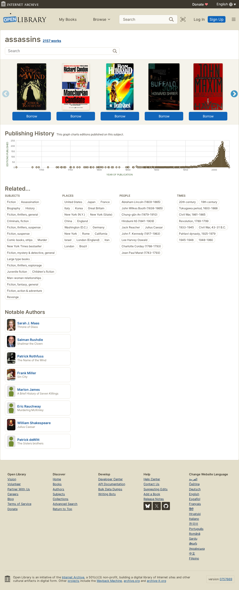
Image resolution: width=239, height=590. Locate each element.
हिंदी (191, 509)
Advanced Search (65, 504)
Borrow (31, 116)
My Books (68, 19)
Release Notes (154, 499)
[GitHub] (166, 506)
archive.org (132, 581)
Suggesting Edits (156, 489)
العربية (193, 479)
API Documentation (111, 484)
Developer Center (110, 479)
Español (194, 499)
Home (57, 479)
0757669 (226, 579)
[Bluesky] (148, 506)
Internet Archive (73, 577)
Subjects (59, 494)
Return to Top (62, 509)
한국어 (193, 523)
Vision (11, 479)
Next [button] (234, 99)
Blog (10, 499)
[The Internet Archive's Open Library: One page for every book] (24, 19)
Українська (197, 548)
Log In (199, 19)
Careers (12, 494)
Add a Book (152, 494)
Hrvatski (195, 514)
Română (194, 533)
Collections (60, 499)
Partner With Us (18, 489)
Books (57, 484)
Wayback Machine (109, 581)
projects (73, 581)
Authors (58, 489)
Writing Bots (107, 494)
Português (196, 529)
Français (195, 504)
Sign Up (217, 19)
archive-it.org (156, 581)
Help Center (152, 479)
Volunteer (14, 484)
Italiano (194, 519)
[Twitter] (157, 506)
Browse (99, 19)
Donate (200, 4)
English (194, 494)
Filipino (194, 558)
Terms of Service (19, 504)
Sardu (193, 538)
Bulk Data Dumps (110, 489)
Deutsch (195, 489)
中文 (192, 553)
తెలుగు (193, 543)
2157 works (52, 41)
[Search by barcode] (183, 19)
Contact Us (151, 484)
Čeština (194, 484)
